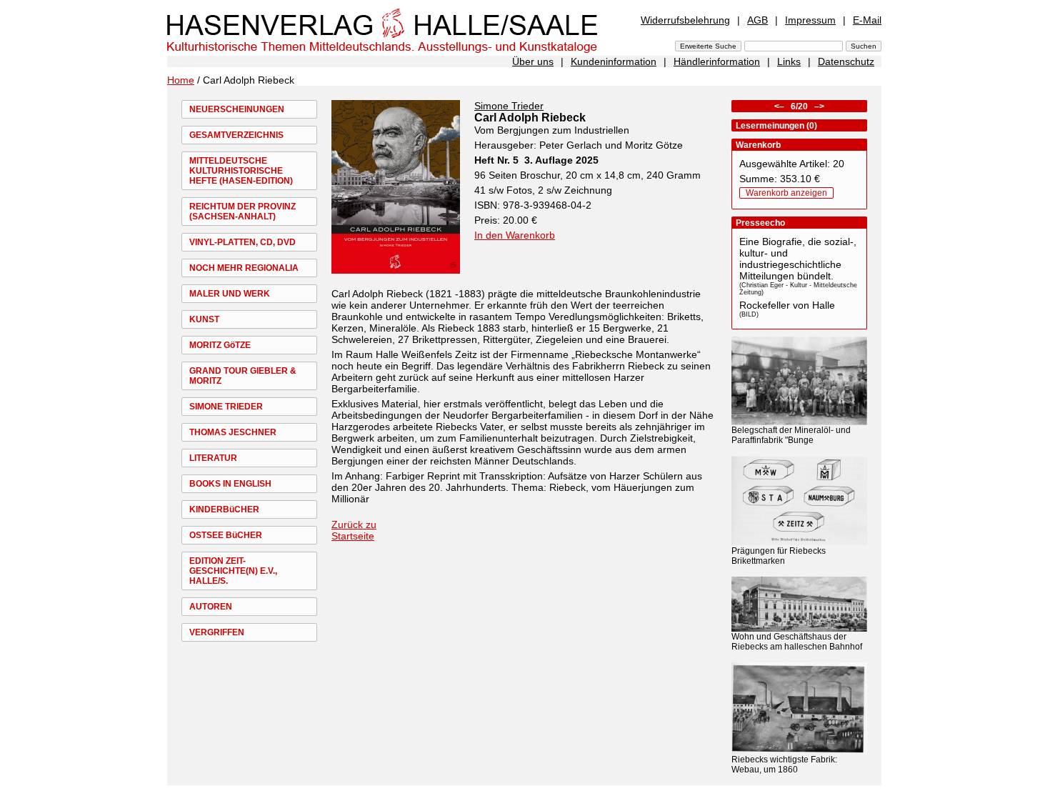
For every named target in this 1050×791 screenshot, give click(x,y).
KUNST (204, 319)
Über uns (533, 61)
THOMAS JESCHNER (232, 432)
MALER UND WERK (229, 294)
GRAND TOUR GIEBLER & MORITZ (242, 376)
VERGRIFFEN (216, 632)
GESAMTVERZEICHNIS (236, 135)
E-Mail (867, 20)
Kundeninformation (613, 61)
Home (180, 80)
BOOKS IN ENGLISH (230, 484)
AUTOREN (210, 607)
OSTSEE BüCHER (225, 535)
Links (789, 61)
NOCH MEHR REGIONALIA (244, 268)
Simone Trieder (509, 105)
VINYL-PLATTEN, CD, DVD (242, 242)
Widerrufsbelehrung (685, 20)
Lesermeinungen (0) (776, 126)
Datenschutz (846, 61)
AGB (757, 20)
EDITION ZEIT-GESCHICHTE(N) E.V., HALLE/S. (233, 571)
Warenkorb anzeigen (786, 193)
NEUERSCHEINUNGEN (236, 109)
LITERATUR (213, 458)
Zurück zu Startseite (353, 530)
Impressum (810, 20)
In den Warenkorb (514, 235)
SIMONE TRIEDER (226, 407)
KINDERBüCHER (224, 509)
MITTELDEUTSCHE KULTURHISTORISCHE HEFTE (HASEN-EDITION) (241, 171)
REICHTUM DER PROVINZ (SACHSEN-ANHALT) (242, 212)
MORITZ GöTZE (220, 345)
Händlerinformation (717, 61)
